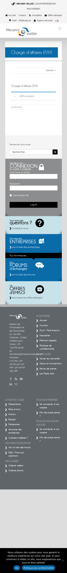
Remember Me (21, 195)
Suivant (50, 70)
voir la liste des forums (23, 274)
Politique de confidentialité (38, 568)
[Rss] (16, 379)
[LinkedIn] (10, 384)
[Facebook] (10, 379)
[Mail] (16, 384)
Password (15, 183)
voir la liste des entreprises (25, 247)
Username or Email (20, 172)
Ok (16, 568)
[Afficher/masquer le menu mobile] (60, 28)
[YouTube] (21, 379)
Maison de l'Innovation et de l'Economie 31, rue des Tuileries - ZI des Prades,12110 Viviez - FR (17, 334)
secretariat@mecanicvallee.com (26, 354)
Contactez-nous (19, 228)
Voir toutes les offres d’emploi (27, 297)
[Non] (62, 560)
